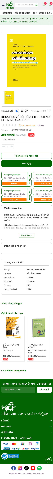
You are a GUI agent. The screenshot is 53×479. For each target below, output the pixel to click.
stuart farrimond (21, 130)
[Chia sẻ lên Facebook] (17, 111)
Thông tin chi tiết (13, 262)
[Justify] (36, 5)
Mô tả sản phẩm (13, 208)
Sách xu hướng (22, 13)
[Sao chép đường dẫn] (26, 111)
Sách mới (7, 13)
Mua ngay (26, 163)
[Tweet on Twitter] (22, 111)
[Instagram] (20, 468)
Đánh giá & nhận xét (15, 245)
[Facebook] (13, 468)
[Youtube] (33, 468)
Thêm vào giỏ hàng (24, 156)
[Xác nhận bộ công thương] (10, 456)
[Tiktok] (26, 468)
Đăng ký (44, 389)
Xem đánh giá (9, 139)
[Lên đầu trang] (46, 467)
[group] (26, 60)
